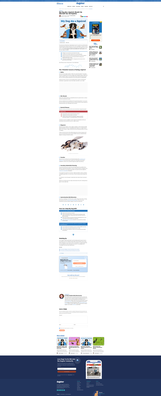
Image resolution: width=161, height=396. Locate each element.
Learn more (90, 8)
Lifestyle (82, 6)
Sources (62, 253)
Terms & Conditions (70, 270)
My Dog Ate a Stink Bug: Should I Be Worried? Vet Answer (70, 250)
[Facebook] (57, 3)
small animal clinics (68, 301)
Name (60, 324)
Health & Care (69, 6)
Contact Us (88, 382)
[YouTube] (61, 3)
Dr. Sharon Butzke (72, 15)
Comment (60, 315)
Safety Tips (67, 42)
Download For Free (96, 40)
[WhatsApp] (83, 16)
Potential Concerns (62, 42)
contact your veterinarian (63, 170)
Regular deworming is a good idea (67, 219)
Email (75, 324)
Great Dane (74, 304)
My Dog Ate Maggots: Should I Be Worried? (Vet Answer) (70, 249)
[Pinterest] (62, 3)
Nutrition (73, 6)
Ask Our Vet (90, 6)
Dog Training (78, 6)
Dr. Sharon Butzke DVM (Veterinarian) (73, 295)
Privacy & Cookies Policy (76, 270)
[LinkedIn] (85, 16)
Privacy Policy (70, 374)
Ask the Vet (60, 10)
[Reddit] (80, 16)
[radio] (70, 278)
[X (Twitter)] (59, 3)
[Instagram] (58, 3)
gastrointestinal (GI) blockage (72, 200)
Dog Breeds (86, 6)
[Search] (103, 6)
